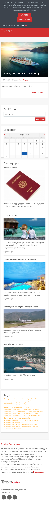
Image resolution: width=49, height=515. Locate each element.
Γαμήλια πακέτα (8, 403)
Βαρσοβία (29, 399)
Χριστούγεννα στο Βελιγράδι (12, 426)
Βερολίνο (29, 401)
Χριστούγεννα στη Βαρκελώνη (12, 420)
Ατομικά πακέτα (19, 399)
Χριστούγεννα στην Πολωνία (12, 424)
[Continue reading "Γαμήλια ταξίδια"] (24, 230)
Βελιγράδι (38, 399)
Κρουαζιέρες (23, 80)
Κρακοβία (6, 407)
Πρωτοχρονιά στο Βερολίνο (30, 413)
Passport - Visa (10, 167)
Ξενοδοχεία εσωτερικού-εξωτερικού (20, 259)
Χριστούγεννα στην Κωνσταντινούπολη (14, 422)
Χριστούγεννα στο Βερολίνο (30, 426)
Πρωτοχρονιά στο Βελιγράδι (12, 413)
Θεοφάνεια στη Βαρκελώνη (24, 403)
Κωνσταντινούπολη (17, 407)
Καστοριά (36, 405)
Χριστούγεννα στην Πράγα (29, 424)
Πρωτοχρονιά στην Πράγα (35, 411)
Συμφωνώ (24, 15)
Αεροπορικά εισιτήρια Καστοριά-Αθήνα (21, 307)
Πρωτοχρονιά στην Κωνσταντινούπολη (14, 411)
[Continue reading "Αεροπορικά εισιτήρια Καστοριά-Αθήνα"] (24, 319)
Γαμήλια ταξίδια (10, 215)
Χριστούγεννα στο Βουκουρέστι (12, 429)
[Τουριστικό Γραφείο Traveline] (8, 30)
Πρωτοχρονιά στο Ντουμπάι (32, 415)
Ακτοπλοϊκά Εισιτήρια (13, 344)
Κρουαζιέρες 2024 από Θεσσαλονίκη (21, 73)
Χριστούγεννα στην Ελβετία (31, 420)
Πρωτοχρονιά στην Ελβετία (31, 409)
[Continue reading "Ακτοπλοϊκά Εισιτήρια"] (24, 360)
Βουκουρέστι (38, 401)
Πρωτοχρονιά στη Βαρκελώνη (12, 409)
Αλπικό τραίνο (8, 399)
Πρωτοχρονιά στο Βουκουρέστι (12, 415)
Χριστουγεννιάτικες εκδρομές (17, 418)
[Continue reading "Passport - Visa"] (24, 186)
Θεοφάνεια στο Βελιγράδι (23, 405)
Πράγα (27, 407)
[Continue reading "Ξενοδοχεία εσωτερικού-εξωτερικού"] (24, 277)
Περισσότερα (24, 19)
